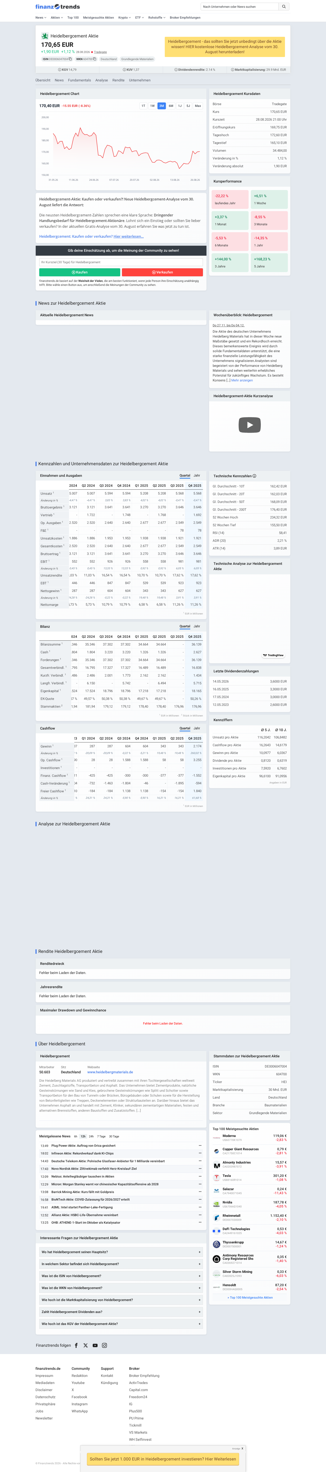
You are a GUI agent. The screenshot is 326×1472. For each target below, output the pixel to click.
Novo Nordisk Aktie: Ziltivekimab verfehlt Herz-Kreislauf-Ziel (94, 1168)
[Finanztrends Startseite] (57, 9)
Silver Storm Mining (237, 1272)
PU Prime (136, 1418)
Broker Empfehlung (144, 1375)
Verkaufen (164, 272)
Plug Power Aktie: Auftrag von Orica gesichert (83, 1145)
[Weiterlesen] (200, 1146)
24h (91, 1136)
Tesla (227, 1176)
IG (130, 1404)
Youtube (78, 1383)
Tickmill (135, 1425)
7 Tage (101, 1136)
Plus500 (135, 1411)
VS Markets (138, 1432)
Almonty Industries (237, 1162)
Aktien (55, 17)
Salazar (228, 1189)
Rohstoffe (155, 17)
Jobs (39, 1411)
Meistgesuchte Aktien (98, 17)
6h (75, 1136)
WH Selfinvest (140, 1439)
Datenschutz (45, 1397)
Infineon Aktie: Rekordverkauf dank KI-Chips (82, 1153)
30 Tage (114, 1136)
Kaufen (82, 272)
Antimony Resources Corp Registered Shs (238, 1257)
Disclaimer (43, 1390)
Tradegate (100, 52)
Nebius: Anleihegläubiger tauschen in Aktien (82, 1176)
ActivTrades (138, 1383)
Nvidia (227, 1202)
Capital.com (138, 1390)
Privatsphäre (45, 1404)
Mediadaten (45, 1383)
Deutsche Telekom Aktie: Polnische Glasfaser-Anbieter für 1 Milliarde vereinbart (108, 1161)
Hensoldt (229, 1285)
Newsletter (44, 1418)
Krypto (123, 17)
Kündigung (109, 1383)
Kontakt (107, 1375)
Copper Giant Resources (241, 1149)
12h (83, 1136)
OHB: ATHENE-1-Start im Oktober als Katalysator (85, 1222)
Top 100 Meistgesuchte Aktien (251, 1297)
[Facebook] (76, 1345)
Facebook (79, 1397)
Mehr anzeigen (242, 380)
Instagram (80, 1404)
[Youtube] (95, 1345)
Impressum (44, 1375)
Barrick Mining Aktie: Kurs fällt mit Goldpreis (82, 1192)
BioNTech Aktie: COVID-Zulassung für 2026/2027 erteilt (90, 1199)
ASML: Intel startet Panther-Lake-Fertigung (82, 1207)
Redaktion (80, 1375)
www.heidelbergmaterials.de (110, 1072)
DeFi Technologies (236, 1229)
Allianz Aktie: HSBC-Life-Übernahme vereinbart (84, 1215)
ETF (138, 17)
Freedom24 (138, 1397)
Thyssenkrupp (233, 1242)
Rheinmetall (231, 1215)
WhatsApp (80, 1411)
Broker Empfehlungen (185, 17)
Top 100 (73, 17)
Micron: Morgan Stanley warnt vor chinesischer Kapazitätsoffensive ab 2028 (105, 1184)
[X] (86, 1345)
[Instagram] (104, 1345)
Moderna (229, 1136)
